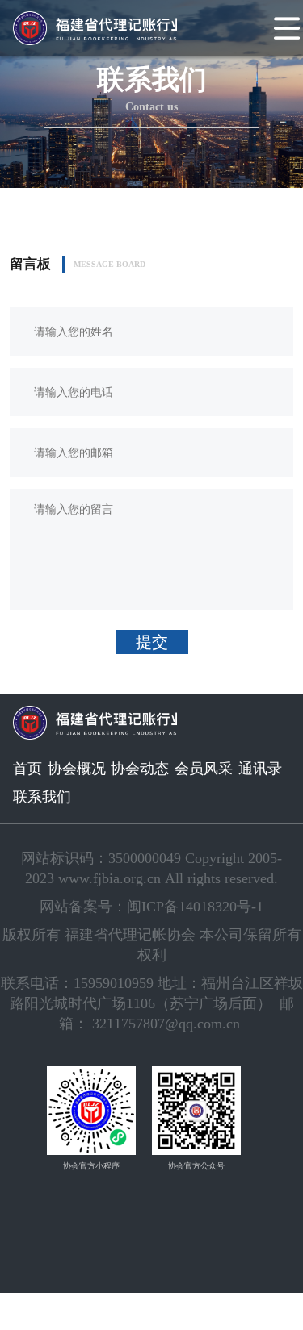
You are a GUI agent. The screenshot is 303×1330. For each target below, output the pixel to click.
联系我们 (42, 797)
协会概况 (77, 769)
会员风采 (204, 769)
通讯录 (260, 769)
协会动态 (140, 769)
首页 (27, 769)
